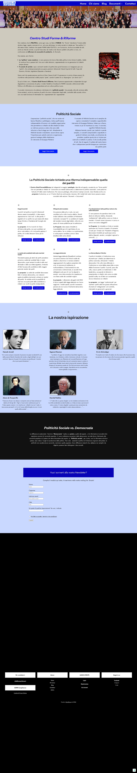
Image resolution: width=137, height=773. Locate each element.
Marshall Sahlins (55, 398)
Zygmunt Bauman (56, 352)
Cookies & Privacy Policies (20, 693)
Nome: (31, 484)
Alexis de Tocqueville (10, 398)
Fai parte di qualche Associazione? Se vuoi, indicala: (45, 508)
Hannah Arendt (8, 352)
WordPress (68, 702)
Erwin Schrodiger (102, 352)
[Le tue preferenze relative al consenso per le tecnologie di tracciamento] (134, 770)
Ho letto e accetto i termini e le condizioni (44, 516)
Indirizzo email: (33, 496)
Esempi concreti (27, 240)
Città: (30, 502)
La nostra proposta (38, 240)
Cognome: (32, 490)
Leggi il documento (48, 151)
